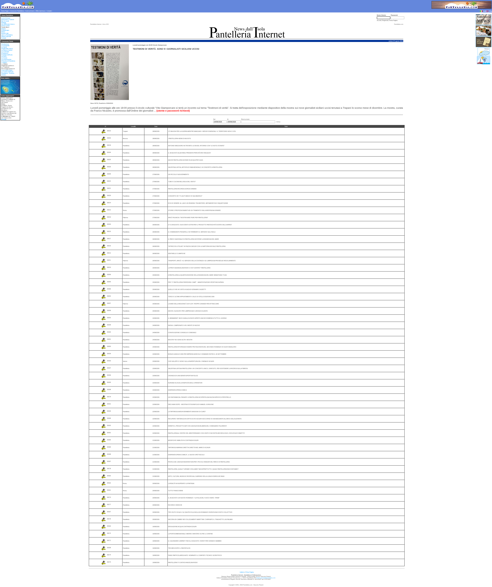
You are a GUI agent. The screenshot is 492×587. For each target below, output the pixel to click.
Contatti (49, 11)
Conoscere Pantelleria (17, 11)
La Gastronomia (6, 59)
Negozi (3, 29)
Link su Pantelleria (7, 35)
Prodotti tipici (5, 30)
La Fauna (4, 58)
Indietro (242, 572)
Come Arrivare (5, 18)
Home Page (4, 11)
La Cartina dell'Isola (7, 72)
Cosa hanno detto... (7, 70)
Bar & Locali (5, 21)
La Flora (3, 56)
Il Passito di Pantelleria (8, 61)
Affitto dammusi (40, 11)
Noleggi (3, 22)
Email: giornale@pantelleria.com (265, 578)
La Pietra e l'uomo (6, 50)
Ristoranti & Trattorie (7, 19)
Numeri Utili (4, 33)
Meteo (3, 32)
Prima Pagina (249, 572)
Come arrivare (29, 11)
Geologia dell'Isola (6, 55)
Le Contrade (5, 51)
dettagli (3, 119)
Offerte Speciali (6, 36)
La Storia (4, 47)
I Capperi (4, 62)
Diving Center (5, 25)
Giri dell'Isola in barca (7, 24)
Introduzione (5, 44)
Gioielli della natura (7, 48)
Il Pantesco (4, 53)
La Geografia (5, 45)
